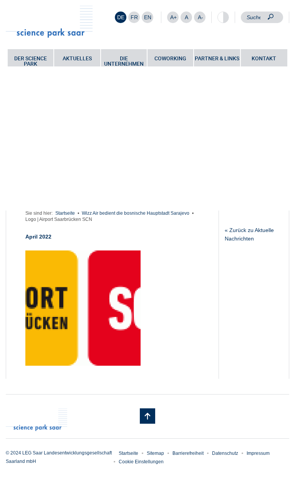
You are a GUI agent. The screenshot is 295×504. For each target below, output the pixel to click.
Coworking (170, 58)
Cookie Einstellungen (141, 461)
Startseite (65, 213)
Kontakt (264, 58)
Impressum (258, 453)
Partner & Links (217, 58)
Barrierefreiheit (188, 453)
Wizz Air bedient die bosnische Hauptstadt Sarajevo (135, 213)
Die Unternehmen (124, 60)
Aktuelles (77, 58)
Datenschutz (225, 453)
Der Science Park (30, 60)
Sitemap (155, 453)
